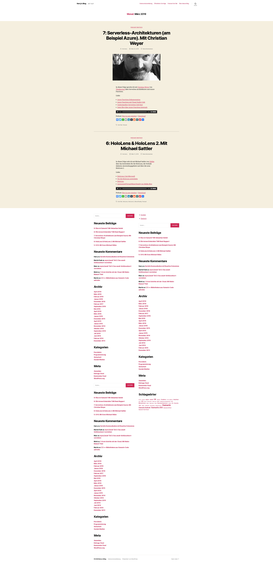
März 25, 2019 (135, 49)
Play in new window (129, 116)
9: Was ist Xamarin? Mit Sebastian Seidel (108, 228)
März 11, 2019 (135, 154)
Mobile (158, 401)
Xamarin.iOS (157, 407)
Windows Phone (158, 405)
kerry (125, 49)
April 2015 (97, 321)
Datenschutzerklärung (146, 3)
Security (176, 403)
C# (155, 399)
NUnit (156, 403)
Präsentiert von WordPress (130, 559)
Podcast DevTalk (172, 3)
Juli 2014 (97, 333)
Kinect (145, 401)
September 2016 (100, 306)
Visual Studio (152, 405)
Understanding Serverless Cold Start (130, 105)
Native (147, 403)
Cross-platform (170, 399)
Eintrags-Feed (99, 373)
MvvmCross (142, 403)
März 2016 (97, 314)
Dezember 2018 (99, 301)
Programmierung (100, 355)
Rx (172, 403)
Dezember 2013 (99, 341)
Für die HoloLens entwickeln (127, 179)
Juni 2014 (97, 336)
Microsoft (154, 401)
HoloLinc (120, 181)
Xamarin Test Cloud (144, 409)
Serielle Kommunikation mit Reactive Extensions (117, 257)
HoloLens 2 (131, 201)
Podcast (125, 125)
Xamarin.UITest (167, 407)
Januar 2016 (98, 316)
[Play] (117, 112)
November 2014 (99, 326)
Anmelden (97, 371)
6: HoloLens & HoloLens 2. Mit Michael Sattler (136, 145)
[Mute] (151, 112)
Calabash (158, 399)
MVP (172, 401)
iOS (142, 401)
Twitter (143, 405)
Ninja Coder (152, 403)
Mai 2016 (97, 309)
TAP (140, 405)
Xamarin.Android (144, 408)
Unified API (147, 405)
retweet (169, 403)
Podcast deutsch (136, 27)
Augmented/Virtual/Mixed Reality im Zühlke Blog (134, 184)
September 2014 (100, 331)
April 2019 (97, 292)
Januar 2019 (98, 299)
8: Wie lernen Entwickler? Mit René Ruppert (109, 232)
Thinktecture (120, 89)
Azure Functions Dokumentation (128, 100)
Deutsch (144, 218)
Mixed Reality (138, 201)
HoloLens (125, 201)
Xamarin (166, 405)
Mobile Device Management (165, 401)
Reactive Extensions (162, 403)
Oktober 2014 (99, 328)
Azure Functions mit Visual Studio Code (131, 102)
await (151, 399)
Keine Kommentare (148, 49)
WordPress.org (99, 378)
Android (143, 399)
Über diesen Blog (184, 3)
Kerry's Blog (81, 3)
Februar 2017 (98, 304)
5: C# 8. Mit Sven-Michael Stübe (105, 245)
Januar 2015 (98, 324)
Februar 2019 (98, 297)
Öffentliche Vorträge (160, 3)
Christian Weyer (143, 87)
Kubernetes (149, 401)
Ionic (139, 401)
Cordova (163, 399)
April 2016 (97, 311)
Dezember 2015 (99, 319)
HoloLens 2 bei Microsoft (126, 176)
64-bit (140, 399)
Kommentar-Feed (100, 376)
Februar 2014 (98, 338)
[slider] (154, 111)
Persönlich (97, 352)
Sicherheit (97, 357)
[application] (136, 111)
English (143, 215)
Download (142, 116)
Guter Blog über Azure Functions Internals (132, 107)
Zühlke (151, 162)
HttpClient (176, 399)
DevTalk (120, 125)
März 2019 (97, 294)
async (147, 399)
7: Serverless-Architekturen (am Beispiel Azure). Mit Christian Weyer (136, 38)
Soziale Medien (99, 360)
